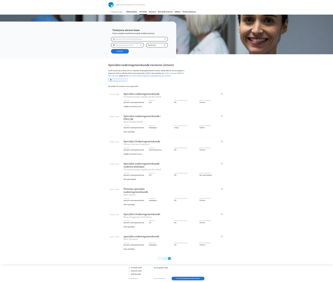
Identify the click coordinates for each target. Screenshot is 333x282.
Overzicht (143, 12)
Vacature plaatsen (189, 12)
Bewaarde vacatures (165, 12)
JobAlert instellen (119, 80)
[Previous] (159, 258)
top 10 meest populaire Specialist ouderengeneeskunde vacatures (149, 76)
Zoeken (120, 51)
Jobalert (178, 12)
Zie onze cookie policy (160, 278)
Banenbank (132, 12)
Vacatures (152, 12)
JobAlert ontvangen (170, 73)
